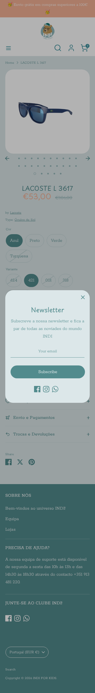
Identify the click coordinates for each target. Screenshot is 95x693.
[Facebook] (37, 389)
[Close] (83, 297)
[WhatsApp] (55, 389)
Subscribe (47, 372)
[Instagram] (46, 389)
